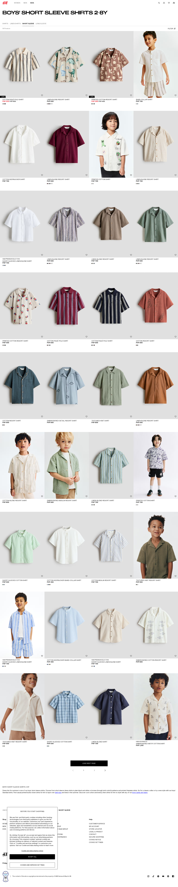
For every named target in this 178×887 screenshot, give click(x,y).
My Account (94, 826)
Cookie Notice (95, 840)
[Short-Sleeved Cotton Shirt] (22, 545)
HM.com (5, 810)
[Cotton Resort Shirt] (156, 305)
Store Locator (95, 829)
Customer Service (97, 824)
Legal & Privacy (96, 832)
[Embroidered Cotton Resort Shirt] (156, 625)
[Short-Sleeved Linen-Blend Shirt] (22, 224)
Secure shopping (96, 837)
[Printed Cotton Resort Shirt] (111, 64)
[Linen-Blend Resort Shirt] (66, 64)
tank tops (58, 792)
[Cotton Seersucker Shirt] (22, 144)
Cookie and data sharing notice (32, 851)
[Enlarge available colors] (4, 104)
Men (25, 3)
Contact (92, 834)
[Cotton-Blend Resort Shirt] (22, 465)
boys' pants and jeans (140, 792)
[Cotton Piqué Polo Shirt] (22, 64)
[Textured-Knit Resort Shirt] (156, 545)
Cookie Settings (96, 842)
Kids (32, 3)
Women (17, 3)
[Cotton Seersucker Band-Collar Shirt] (66, 545)
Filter (170, 28)
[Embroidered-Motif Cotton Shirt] (156, 706)
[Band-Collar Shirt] (156, 64)
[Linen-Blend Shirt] (111, 706)
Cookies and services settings (32, 865)
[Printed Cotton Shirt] (111, 144)
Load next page (89, 763)
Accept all (32, 857)
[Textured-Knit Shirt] (111, 385)
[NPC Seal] (5, 876)
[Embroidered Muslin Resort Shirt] (66, 465)
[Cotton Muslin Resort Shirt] (111, 545)
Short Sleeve (64, 810)
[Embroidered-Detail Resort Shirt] (66, 385)
